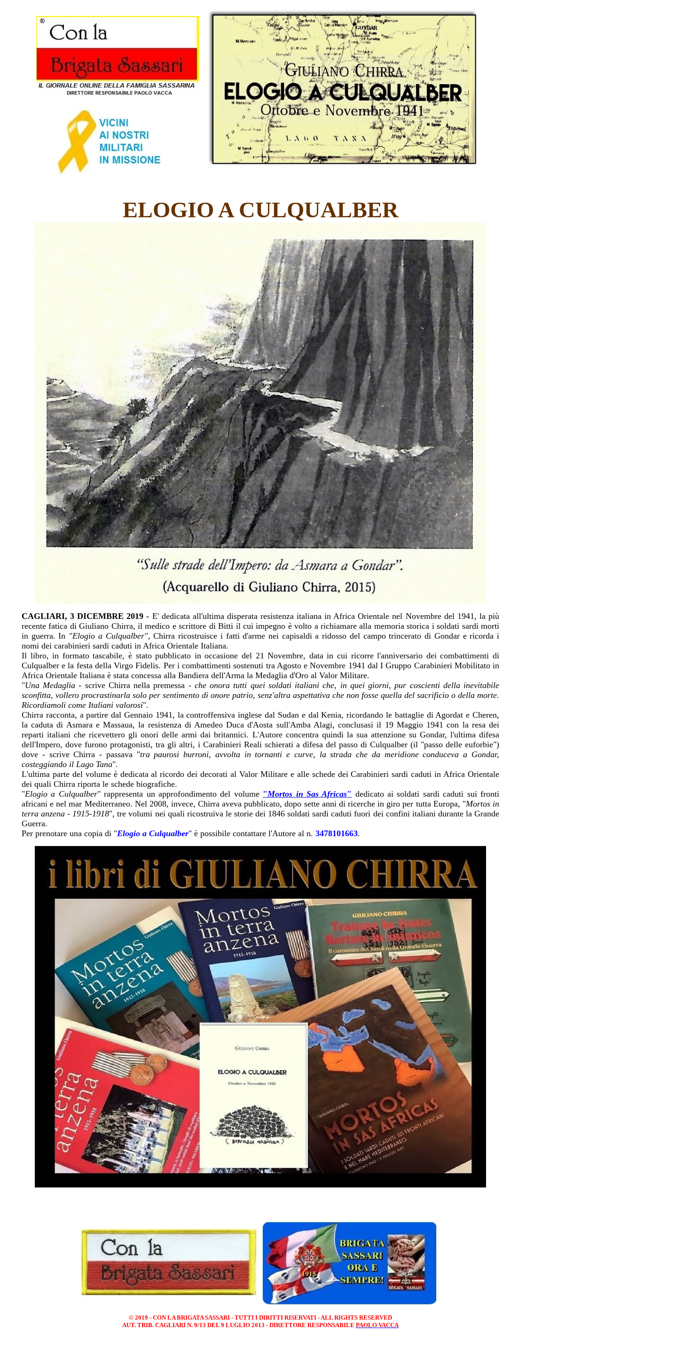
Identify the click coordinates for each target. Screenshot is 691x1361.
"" (307, 794)
